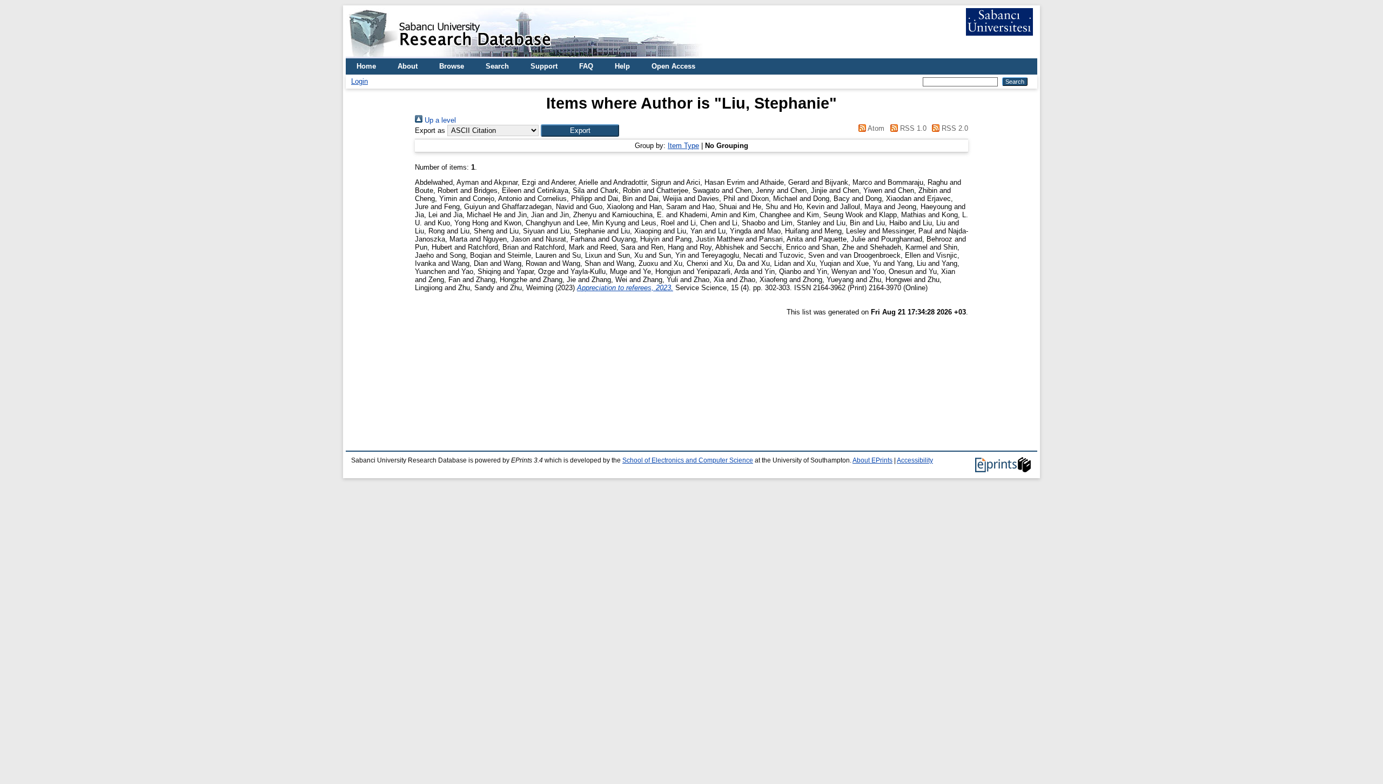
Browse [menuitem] (451, 66)
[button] (580, 130)
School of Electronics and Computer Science (687, 460)
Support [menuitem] (544, 66)
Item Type (683, 146)
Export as (430, 130)
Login (359, 81)
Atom (875, 128)
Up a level (439, 120)
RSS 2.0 (953, 128)
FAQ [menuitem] (586, 66)
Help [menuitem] (622, 66)
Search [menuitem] (497, 66)
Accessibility (915, 460)
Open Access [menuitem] (673, 66)
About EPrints (872, 460)
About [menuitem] (408, 66)
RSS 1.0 (912, 128)
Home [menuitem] (366, 66)
